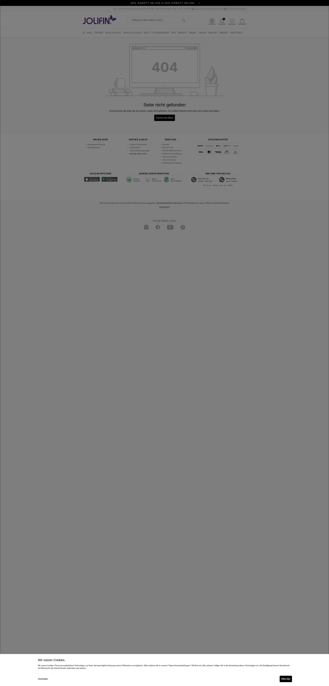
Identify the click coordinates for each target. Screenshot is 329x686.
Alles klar (285, 679)
